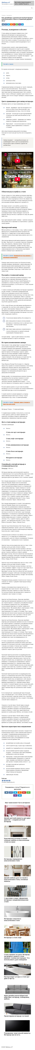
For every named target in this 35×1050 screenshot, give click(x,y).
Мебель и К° (6, 2)
